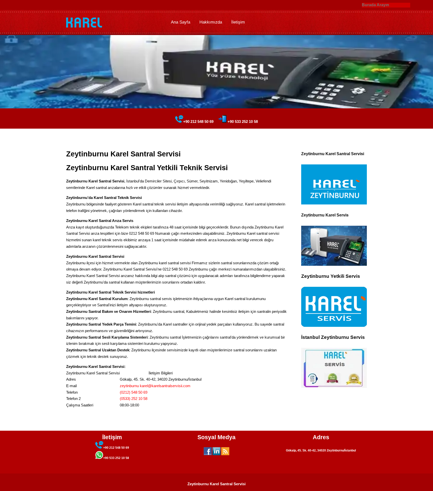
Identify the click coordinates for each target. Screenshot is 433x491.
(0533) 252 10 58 (133, 399)
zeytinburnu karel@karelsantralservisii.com (155, 386)
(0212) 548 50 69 (133, 392)
